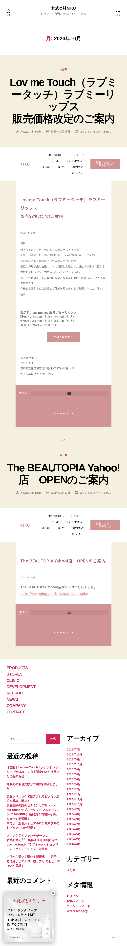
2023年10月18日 (60, 131)
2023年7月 (74, 809)
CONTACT (78, 173)
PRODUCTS (54, 155)
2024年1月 (74, 794)
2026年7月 (74, 749)
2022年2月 (74, 839)
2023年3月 (74, 819)
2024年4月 (74, 784)
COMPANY (78, 167)
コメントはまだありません (95, 131)
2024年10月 (74, 764)
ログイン (73, 896)
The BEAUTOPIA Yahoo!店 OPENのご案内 (63, 474)
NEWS (61, 167)
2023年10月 (74, 804)
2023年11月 (74, 799)
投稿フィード (75, 901)
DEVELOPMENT (75, 161)
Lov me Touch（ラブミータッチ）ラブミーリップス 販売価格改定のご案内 (63, 100)
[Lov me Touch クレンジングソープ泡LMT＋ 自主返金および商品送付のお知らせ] (29, 917)
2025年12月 (74, 754)
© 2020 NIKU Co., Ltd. (63, 413)
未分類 (63, 69)
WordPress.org (77, 911)
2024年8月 (74, 774)
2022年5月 (74, 834)
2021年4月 (74, 844)
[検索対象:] (25, 739)
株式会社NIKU (63, 8)
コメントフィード (78, 906)
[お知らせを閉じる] (53, 893)
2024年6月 (74, 779)
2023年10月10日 (60, 492)
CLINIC (56, 161)
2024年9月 (74, 769)
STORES (76, 155)
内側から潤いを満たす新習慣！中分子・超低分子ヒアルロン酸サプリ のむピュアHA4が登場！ (33, 861)
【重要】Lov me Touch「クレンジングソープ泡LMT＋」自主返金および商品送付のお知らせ (33, 772)
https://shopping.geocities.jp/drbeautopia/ (54, 593)
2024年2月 (74, 789)
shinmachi (35, 131)
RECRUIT (47, 167)
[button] (69, 393)
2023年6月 (74, 814)
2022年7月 (74, 824)
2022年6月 (74, 829)
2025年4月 (74, 759)
